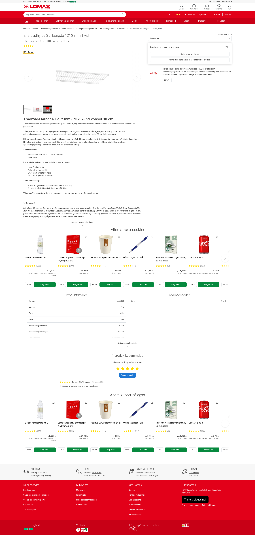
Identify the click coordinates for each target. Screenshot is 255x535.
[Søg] (123, 14)
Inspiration (215, 14)
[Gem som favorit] (53, 237)
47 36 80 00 (96, 473)
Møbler (135, 21)
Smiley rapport (135, 515)
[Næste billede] (137, 77)
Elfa (166, 80)
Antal (29, 284)
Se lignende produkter (189, 54)
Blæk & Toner (41, 21)
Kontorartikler (152, 21)
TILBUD (178, 14)
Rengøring (171, 21)
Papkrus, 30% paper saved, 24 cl (105, 257)
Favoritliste (81, 495)
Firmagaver (202, 21)
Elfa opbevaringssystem (86, 29)
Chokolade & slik (89, 21)
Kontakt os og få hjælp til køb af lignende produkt (190, 60)
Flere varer (220, 21)
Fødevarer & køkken (114, 21)
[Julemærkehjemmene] (78, 530)
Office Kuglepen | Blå (133, 257)
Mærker (228, 14)
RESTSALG (190, 14)
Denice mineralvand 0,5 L (36, 257)
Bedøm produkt (127, 375)
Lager (186, 21)
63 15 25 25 (100, 475)
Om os (132, 490)
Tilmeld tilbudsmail (195, 499)
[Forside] (26, 21)
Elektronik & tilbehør (65, 21)
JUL (168, 14)
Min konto (80, 490)
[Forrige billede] (28, 77)
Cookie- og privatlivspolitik (34, 500)
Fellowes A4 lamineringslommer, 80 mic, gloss (171, 259)
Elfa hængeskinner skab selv (112, 29)
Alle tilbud (193, 475)
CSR (209, 1)
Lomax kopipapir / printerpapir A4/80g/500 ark (72, 259)
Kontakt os (28, 505)
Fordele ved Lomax (137, 495)
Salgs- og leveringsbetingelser (36, 495)
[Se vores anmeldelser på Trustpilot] (28, 529)
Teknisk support (30, 510)
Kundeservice (227, 1)
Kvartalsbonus (135, 505)
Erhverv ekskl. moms (190, 505)
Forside (26, 29)
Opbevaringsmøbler (49, 29)
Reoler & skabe (67, 29)
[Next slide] (225, 258)
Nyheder (203, 14)
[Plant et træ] (84, 530)
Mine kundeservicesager (86, 500)
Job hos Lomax (135, 500)
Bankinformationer (137, 510)
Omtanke (216, 1)
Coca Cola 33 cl (196, 257)
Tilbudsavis (194, 473)
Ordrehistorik (81, 505)
